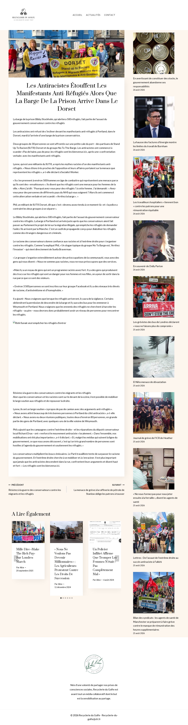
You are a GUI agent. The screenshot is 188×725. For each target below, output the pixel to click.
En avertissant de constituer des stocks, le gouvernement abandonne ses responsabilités (155, 82)
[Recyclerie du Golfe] (24, 15)
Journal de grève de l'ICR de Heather (153, 437)
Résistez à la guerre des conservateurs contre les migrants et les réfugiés (35, 489)
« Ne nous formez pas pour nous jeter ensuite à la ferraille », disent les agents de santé (155, 497)
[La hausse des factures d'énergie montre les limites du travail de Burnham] (156, 117)
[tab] (61, 598)
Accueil (77, 15)
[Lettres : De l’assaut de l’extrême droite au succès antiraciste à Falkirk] (156, 532)
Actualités (93, 15)
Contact (109, 15)
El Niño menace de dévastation (149, 381)
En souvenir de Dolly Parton (148, 266)
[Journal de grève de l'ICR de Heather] (156, 413)
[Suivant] (117, 558)
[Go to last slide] (16, 558)
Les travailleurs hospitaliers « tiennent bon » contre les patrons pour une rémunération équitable (155, 206)
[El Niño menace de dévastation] (156, 357)
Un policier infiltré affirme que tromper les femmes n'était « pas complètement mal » (105, 562)
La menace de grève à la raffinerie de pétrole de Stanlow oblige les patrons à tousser (99, 489)
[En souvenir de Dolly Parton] (156, 241)
